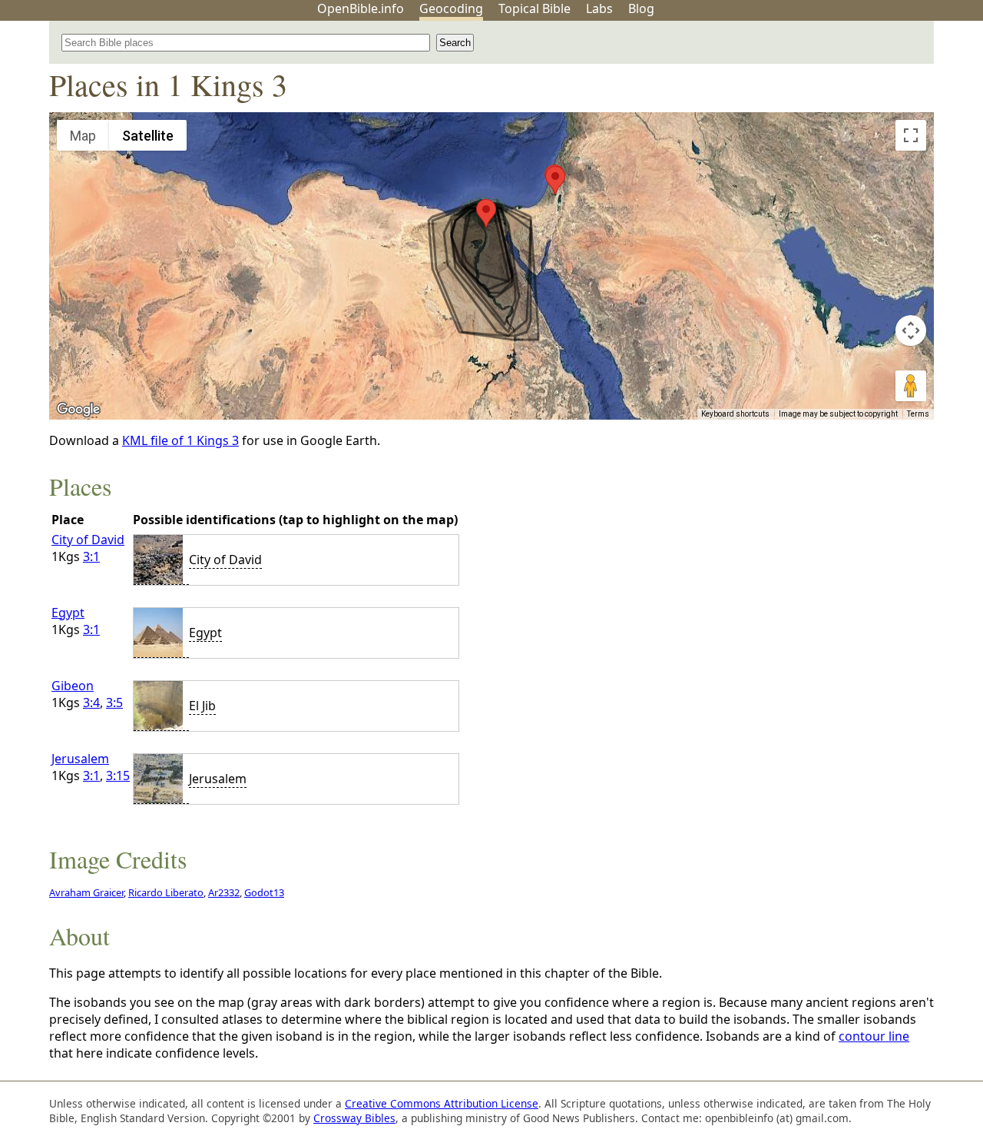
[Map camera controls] (910, 330)
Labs (599, 8)
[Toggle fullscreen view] (910, 135)
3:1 (91, 556)
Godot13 (264, 892)
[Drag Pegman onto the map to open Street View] (910, 385)
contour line (874, 1036)
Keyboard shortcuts (735, 414)
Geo (451, 8)
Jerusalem (80, 758)
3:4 (91, 702)
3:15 (118, 775)
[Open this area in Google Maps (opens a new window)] (78, 410)
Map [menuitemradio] (83, 136)
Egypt (67, 612)
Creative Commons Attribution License (441, 1103)
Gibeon (72, 685)
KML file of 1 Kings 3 (180, 440)
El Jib (202, 705)
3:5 (114, 702)
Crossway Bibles (354, 1118)
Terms (918, 414)
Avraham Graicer (86, 892)
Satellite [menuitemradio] (148, 136)
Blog (641, 8)
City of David (87, 539)
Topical (534, 8)
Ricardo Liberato (166, 892)
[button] (486, 213)
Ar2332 (224, 892)
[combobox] (245, 42)
